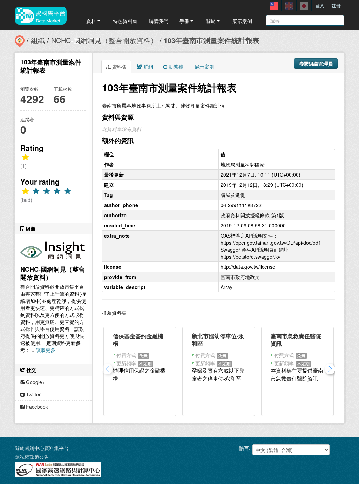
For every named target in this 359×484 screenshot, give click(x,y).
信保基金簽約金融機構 (138, 339)
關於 (211, 21)
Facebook (36, 406)
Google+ (35, 382)
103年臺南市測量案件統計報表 (211, 40)
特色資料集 (125, 21)
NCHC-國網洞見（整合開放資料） (104, 40)
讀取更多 (45, 349)
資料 (91, 21)
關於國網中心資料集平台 (42, 447)
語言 (244, 447)
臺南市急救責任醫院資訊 (296, 339)
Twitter (33, 394)
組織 (38, 40)
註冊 (336, 5)
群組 (147, 66)
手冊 (184, 21)
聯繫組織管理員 (316, 63)
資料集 (119, 66)
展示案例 (242, 21)
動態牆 (175, 66)
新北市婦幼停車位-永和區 (218, 339)
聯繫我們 (158, 21)
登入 (319, 5)
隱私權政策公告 (32, 456)
